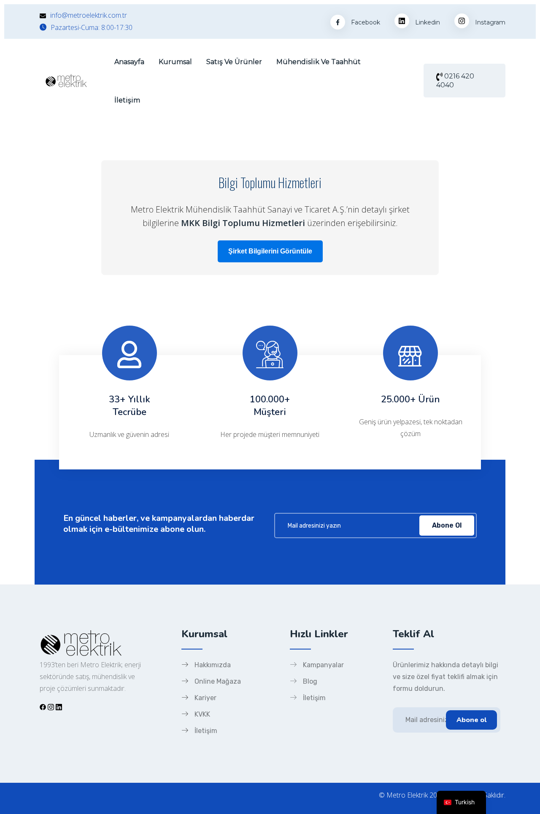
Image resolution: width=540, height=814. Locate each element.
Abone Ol (447, 525)
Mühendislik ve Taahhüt (318, 62)
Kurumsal (175, 62)
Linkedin (426, 22)
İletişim (127, 100)
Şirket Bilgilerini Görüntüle (270, 251)
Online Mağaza (217, 681)
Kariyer (205, 698)
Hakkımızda (212, 665)
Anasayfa (129, 62)
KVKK (202, 714)
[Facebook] (43, 707)
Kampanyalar (323, 665)
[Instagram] (51, 707)
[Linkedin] (59, 707)
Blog (310, 681)
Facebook (364, 22)
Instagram (489, 22)
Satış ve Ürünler (234, 62)
